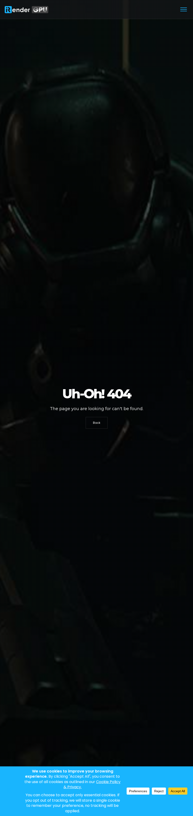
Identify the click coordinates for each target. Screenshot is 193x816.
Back (96, 423)
